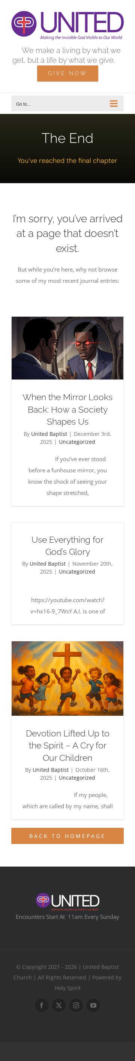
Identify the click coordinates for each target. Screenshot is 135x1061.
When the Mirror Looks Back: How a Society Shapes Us (67, 409)
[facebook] (41, 1005)
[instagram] (76, 1005)
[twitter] (59, 1005)
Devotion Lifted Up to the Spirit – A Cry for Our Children (68, 745)
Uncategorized (77, 441)
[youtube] (93, 1005)
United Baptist (49, 433)
